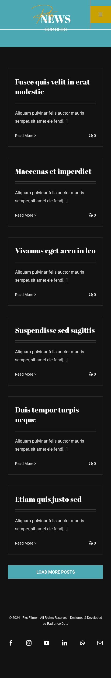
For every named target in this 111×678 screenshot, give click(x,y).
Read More (24, 135)
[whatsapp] (82, 643)
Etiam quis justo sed (48, 499)
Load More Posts (55, 572)
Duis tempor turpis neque (47, 414)
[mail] (99, 643)
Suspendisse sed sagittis (55, 330)
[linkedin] (64, 643)
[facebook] (11, 643)
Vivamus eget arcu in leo (55, 250)
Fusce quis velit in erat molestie (52, 86)
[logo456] (44, 6)
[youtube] (46, 643)
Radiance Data (57, 624)
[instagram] (28, 643)
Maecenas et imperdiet (53, 171)
